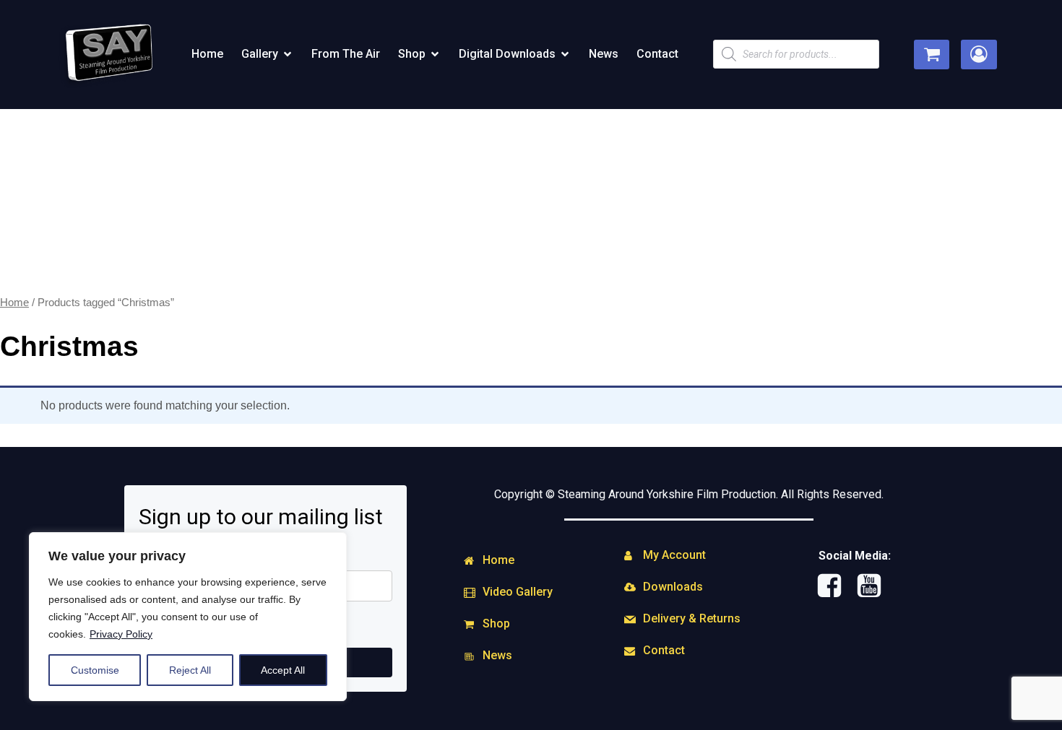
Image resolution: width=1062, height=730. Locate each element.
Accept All (283, 670)
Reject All (190, 670)
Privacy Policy (121, 634)
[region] (188, 616)
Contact (657, 54)
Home (207, 54)
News (603, 54)
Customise (95, 670)
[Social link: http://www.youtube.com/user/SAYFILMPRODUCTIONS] (874, 586)
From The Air (345, 54)
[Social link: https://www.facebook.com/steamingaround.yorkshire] (835, 586)
